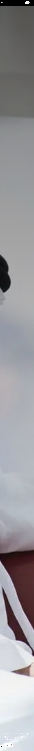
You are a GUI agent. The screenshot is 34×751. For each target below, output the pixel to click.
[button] (27, 2)
